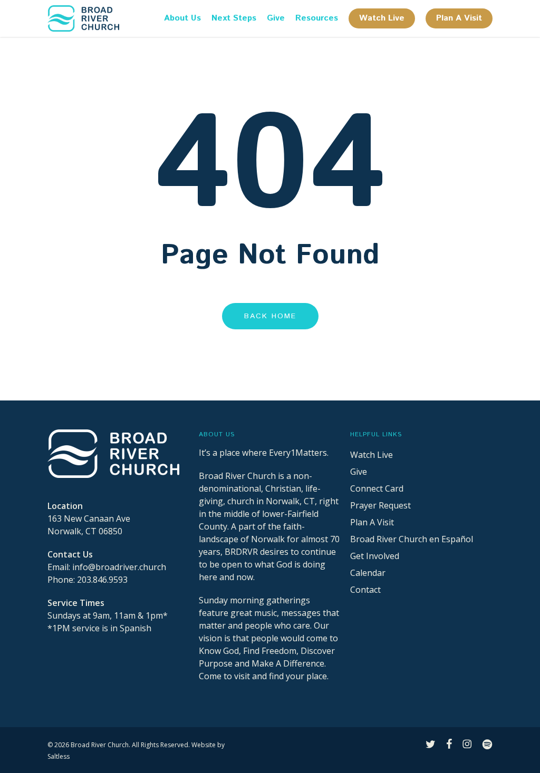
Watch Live (371, 455)
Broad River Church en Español (411, 539)
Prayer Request (380, 505)
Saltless (58, 756)
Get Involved (374, 556)
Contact (365, 589)
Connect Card (376, 488)
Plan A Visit (372, 522)
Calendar (367, 573)
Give (358, 471)
